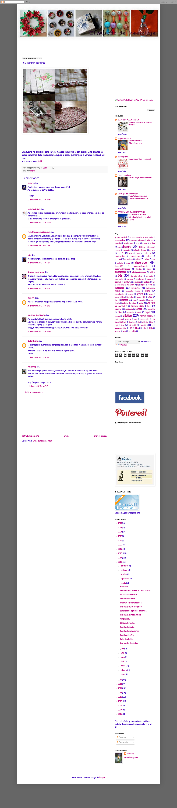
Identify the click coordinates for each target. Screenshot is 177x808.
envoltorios (140, 279)
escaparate (150, 279)
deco (128, 263)
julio (122, 649)
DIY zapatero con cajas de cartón (133, 611)
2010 (120, 701)
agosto (123, 583)
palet (139, 312)
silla (139, 322)
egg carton (149, 276)
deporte (138, 269)
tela (122, 325)
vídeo (144, 328)
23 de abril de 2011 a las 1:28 (39, 246)
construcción (120, 256)
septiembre (125, 579)
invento (148, 291)
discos (148, 269)
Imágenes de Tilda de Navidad (140, 159)
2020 (120, 545)
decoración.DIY (119, 266)
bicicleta (142, 247)
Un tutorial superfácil (128, 595)
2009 (120, 706)
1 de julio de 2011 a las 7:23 (38, 386)
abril (123, 661)
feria (154, 282)
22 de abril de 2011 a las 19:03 (39, 223)
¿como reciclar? (121, 237)
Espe (29, 255)
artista (152, 243)
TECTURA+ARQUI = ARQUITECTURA (131, 212)
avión (119, 247)
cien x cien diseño (124, 175)
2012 (120, 693)
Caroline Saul (125, 619)
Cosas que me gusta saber (128, 194)
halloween (130, 285)
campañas (126, 250)
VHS (131, 328)
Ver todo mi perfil (131, 758)
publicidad (128, 319)
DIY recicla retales (127, 623)
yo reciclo (132, 331)
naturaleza (129, 309)
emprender (119, 279)
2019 (120, 549)
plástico (127, 316)
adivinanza (133, 241)
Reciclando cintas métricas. (130, 615)
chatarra (147, 253)
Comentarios (123, 742)
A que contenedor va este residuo (141, 237)
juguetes (130, 297)
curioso (146, 259)
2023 (120, 532)
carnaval (152, 250)
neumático (151, 309)
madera (124, 300)
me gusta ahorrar (124, 138)
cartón (121, 253)
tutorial (32, 171)
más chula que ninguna (36, 315)
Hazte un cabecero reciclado (131, 603)
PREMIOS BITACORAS (146, 316)
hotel (143, 285)
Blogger (102, 778)
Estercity (130, 754)
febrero (124, 670)
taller (152, 322)
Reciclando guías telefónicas (131, 607)
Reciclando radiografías (129, 631)
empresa (130, 279)
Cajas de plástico (126, 639)
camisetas (117, 250)
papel (147, 312)
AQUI (40, 161)
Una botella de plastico (129, 643)
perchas (117, 316)
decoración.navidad (122, 269)
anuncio (118, 243)
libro (116, 300)
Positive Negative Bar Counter (140, 178)
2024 (120, 528)
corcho (118, 259)
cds (130, 254)
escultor (118, 282)
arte (137, 243)
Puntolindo (32, 367)
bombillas (151, 247)
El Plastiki (124, 587)
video (136, 328)
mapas (134, 300)
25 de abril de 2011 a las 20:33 (39, 332)
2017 (120, 558)
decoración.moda (140, 266)
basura (127, 247)
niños (120, 312)
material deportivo (129, 303)
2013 (120, 688)
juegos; (151, 294)
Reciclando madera (127, 599)
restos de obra (144, 319)
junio (123, 653)
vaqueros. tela (120, 328)
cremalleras (128, 259)
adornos (141, 241)
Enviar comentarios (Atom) (42, 441)
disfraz (152, 272)
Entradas (122, 737)
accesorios (120, 240)
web (124, 331)
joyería (140, 294)
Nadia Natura (33, 341)
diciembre (125, 566)
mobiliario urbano (137, 306)
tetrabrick (132, 325)
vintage (117, 331)
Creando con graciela (36, 272)
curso (153, 259)
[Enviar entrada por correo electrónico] (52, 168)
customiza (120, 263)
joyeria (130, 294)
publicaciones (119, 319)
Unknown (31, 298)
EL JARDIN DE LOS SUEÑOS (128, 120)
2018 (120, 553)
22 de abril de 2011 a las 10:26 (39, 200)
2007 (120, 714)
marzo (123, 666)
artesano (145, 243)
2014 (120, 684)
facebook (147, 282)
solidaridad (145, 322)
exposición (137, 282)
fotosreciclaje (121, 285)
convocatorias (134, 256)
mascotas (142, 300)
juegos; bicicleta (120, 297)
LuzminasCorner (34, 209)
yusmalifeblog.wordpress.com (39, 232)
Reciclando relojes (127, 627)
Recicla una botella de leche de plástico (135, 591)
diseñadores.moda (139, 272)
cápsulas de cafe (140, 250)
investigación (119, 294)
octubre (124, 574)
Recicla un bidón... (127, 635)
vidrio (151, 328)
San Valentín (132, 322)
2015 (120, 680)
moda (149, 306)
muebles (118, 309)
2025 (120, 523)
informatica (136, 288)
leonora (31, 183)
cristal (138, 259)
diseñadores (120, 272)
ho (138, 285)
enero (123, 674)
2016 (120, 562)
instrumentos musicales (133, 291)
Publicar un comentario (34, 392)
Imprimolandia (123, 157)
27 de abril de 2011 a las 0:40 (39, 358)
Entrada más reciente (30, 436)
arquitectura (128, 243)
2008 (120, 710)
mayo (123, 657)
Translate (123, 345)
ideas (150, 285)
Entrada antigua (100, 436)
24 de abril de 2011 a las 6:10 (39, 263)
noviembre (125, 570)
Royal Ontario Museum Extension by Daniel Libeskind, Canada (140, 217)
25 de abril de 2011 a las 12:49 (39, 306)
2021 (120, 541)
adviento (150, 241)
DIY (120, 276)
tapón (116, 325)
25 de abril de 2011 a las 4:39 (39, 289)
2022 (120, 536)
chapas (138, 254)
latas (150, 297)
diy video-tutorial (136, 276)
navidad (139, 309)
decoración (141, 263)
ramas (135, 319)
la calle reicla (141, 297)
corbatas (149, 256)
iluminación (119, 288)
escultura (127, 282)
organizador (131, 312)
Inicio (66, 436)
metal (141, 303)
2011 (120, 697)
